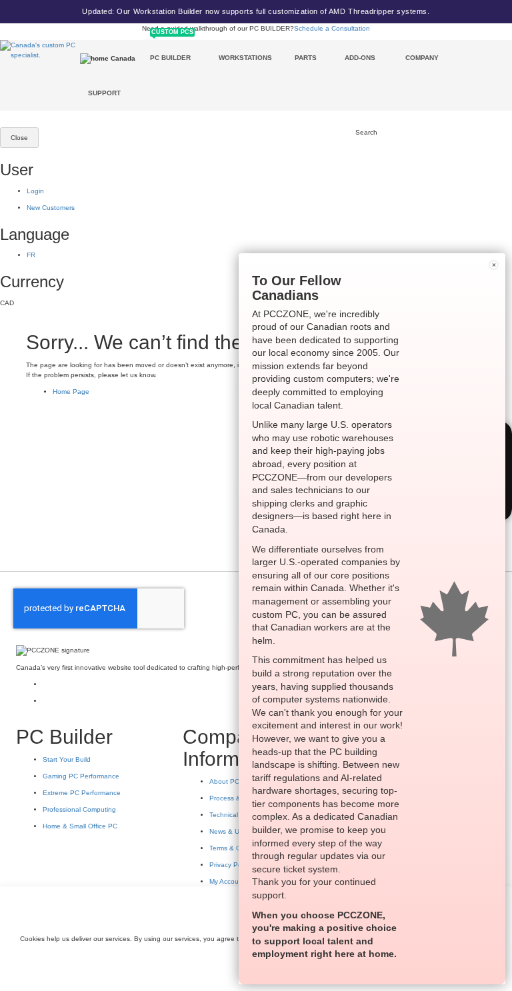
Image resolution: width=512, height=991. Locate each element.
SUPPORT (104, 93)
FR (31, 255)
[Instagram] (46, 684)
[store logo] (40, 50)
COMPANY (422, 57)
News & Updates (235, 831)
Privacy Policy (230, 864)
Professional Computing (79, 809)
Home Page (71, 391)
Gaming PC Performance (81, 776)
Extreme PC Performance (82, 792)
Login (35, 191)
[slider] (256, 11)
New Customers (51, 207)
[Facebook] (46, 700)
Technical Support (237, 814)
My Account (227, 881)
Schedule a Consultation (332, 28)
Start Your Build (67, 759)
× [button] (494, 265)
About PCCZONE (236, 781)
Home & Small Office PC (80, 826)
